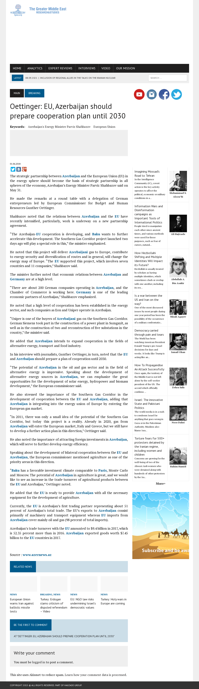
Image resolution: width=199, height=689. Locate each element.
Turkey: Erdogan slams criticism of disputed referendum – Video (53, 605)
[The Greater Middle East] (38, 10)
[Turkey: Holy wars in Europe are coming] (114, 589)
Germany (17, 279)
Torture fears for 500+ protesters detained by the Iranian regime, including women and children (149, 446)
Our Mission (125, 68)
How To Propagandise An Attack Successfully (149, 367)
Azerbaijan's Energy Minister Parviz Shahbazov (59, 127)
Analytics (34, 68)
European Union (104, 127)
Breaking (46, 594)
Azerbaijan (71, 176)
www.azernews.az (37, 554)
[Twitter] (13, 169)
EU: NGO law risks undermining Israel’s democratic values (83, 603)
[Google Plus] (24, 169)
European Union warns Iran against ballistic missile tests (22, 605)
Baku (96, 234)
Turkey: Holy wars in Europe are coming (114, 601)
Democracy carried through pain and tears (149, 332)
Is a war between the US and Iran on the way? (148, 300)
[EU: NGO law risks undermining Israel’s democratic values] (84, 589)
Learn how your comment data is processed (95, 675)
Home (17, 68)
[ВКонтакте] (18, 169)
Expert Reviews (60, 68)
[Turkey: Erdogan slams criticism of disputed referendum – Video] (53, 589)
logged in (38, 662)
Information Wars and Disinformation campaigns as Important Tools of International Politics (148, 214)
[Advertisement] (135, 31)
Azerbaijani (78, 252)
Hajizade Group (72, 685)
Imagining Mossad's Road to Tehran (147, 173)
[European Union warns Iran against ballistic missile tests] (23, 589)
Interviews (86, 68)
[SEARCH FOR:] (167, 77)
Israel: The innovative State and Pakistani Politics (148, 404)
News (13, 594)
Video (105, 68)
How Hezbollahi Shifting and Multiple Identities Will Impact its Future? (148, 259)
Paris (102, 470)
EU (117, 216)
